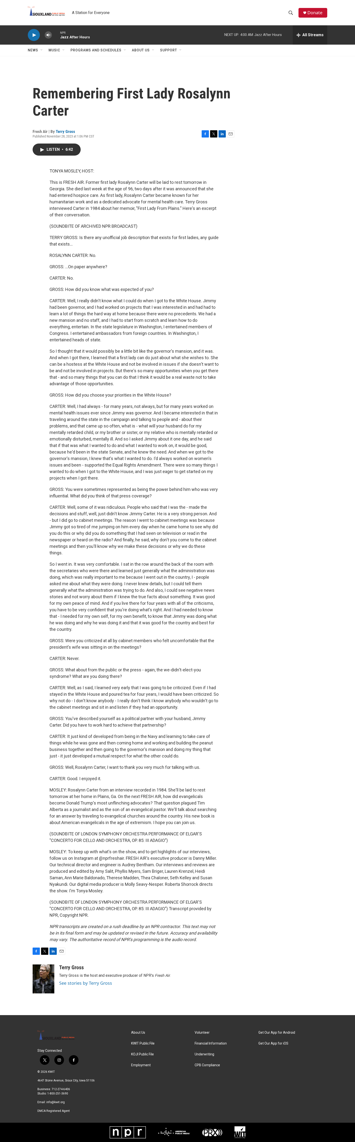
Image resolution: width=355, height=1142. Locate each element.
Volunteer (202, 1032)
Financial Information (211, 1043)
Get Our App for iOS (273, 1043)
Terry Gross (65, 131)
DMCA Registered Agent (53, 1111)
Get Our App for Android (276, 1032)
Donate (314, 12)
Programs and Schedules (96, 50)
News (33, 50)
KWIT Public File (143, 1043)
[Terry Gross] (43, 978)
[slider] (56, 34)
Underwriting (204, 1054)
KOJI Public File (142, 1054)
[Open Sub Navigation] (42, 50)
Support (168, 50)
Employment (141, 1065)
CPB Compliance (207, 1065)
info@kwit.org (55, 1102)
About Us (141, 50)
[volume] (48, 35)
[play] (34, 35)
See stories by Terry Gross (85, 983)
